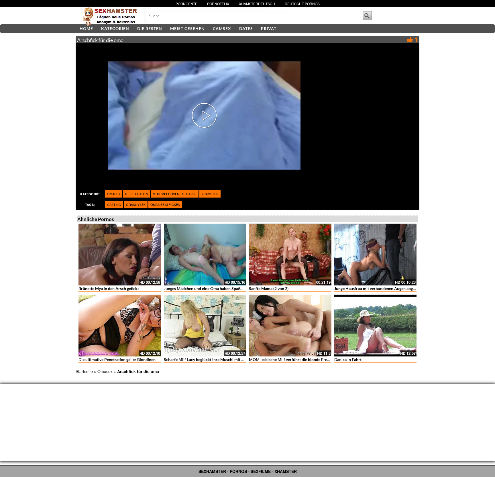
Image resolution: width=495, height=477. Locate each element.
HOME (86, 28)
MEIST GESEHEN (187, 28)
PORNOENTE (186, 3)
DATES (246, 28)
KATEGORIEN (115, 28)
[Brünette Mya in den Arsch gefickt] (119, 254)
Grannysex (136, 204)
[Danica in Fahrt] (375, 325)
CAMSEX (222, 28)
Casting (114, 204)
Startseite (84, 371)
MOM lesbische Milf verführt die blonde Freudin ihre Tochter (303, 359)
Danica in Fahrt (348, 359)
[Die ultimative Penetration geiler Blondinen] (119, 325)
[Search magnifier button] (367, 15)
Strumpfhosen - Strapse (175, 194)
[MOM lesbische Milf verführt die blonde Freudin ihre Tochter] (290, 325)
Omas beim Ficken (165, 204)
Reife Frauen (136, 194)
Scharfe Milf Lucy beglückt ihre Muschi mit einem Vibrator (216, 359)
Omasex (113, 194)
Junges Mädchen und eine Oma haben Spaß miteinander (213, 288)
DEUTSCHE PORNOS (302, 3)
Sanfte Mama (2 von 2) (268, 288)
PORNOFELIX (218, 3)
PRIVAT (268, 28)
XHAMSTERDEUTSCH (257, 3)
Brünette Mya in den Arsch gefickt (108, 288)
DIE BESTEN (149, 28)
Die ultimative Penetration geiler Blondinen (117, 359)
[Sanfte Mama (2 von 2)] (290, 254)
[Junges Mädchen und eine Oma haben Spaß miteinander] (205, 254)
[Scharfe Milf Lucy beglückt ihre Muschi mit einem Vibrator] (205, 325)
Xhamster (210, 194)
